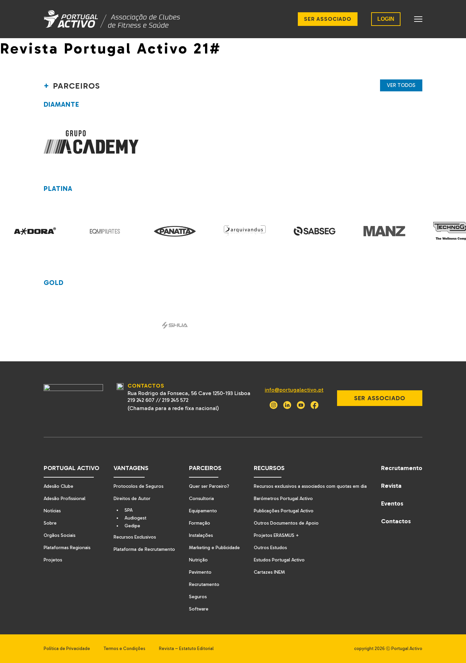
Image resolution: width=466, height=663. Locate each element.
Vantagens (131, 468)
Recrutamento (204, 584)
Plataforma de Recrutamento (144, 549)
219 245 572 (175, 400)
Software (198, 609)
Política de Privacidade (67, 648)
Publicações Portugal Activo (284, 511)
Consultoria (201, 498)
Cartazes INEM (269, 572)
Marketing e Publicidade (214, 548)
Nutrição (198, 560)
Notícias (52, 511)
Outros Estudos (270, 548)
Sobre (50, 523)
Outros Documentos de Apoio (286, 523)
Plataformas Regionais (67, 548)
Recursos (269, 468)
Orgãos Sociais (59, 535)
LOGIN (385, 19)
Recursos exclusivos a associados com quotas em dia (310, 486)
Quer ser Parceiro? (209, 486)
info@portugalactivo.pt (294, 390)
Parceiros (205, 468)
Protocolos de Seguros (138, 486)
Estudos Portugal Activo (279, 560)
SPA (129, 510)
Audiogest (135, 518)
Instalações (201, 535)
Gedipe (132, 526)
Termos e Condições (124, 648)
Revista (391, 485)
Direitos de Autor (132, 498)
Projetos (53, 560)
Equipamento (203, 511)
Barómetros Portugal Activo (283, 498)
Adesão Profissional (64, 498)
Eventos (392, 503)
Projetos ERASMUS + (276, 535)
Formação (199, 523)
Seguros (198, 597)
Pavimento (200, 572)
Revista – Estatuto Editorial (186, 648)
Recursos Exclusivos (135, 537)
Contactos (396, 521)
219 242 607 (141, 400)
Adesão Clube (58, 486)
